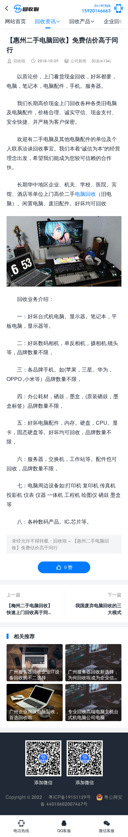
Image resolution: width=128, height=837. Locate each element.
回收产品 (82, 21)
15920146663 (96, 8)
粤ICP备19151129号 (69, 797)
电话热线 (21, 826)
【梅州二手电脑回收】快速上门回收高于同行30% (30, 609)
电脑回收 (85, 194)
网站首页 (15, 21)
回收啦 (60, 541)
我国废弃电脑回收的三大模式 (98, 609)
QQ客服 (64, 826)
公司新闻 (78, 60)
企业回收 (114, 21)
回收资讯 (47, 21)
